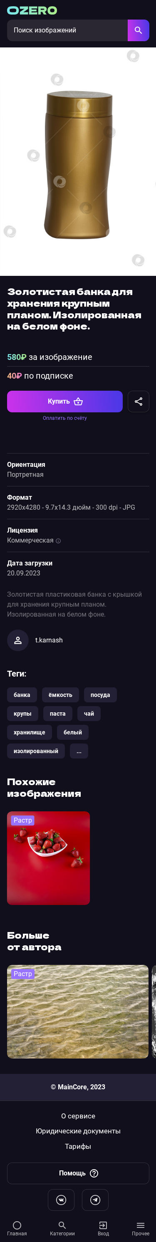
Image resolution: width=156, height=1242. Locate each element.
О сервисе (78, 1116)
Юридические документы (78, 1131)
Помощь (72, 1173)
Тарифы (78, 1146)
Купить (59, 401)
